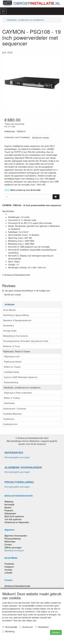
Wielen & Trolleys (12, 397)
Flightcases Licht (12, 356)
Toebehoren (9, 418)
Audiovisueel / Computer (14, 408)
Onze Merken (9, 309)
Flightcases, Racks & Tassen (16, 351)
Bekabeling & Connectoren (15, 335)
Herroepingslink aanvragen (17, 457)
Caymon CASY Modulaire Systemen (21, 377)
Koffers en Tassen (12, 366)
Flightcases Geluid (12, 361)
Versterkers (8, 325)
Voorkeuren (27, 626)
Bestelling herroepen (14, 550)
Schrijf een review (40, 137)
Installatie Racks (11, 371)
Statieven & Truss (11, 346)
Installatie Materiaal (12, 413)
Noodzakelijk (11, 626)
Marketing (10, 631)
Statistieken (43, 626)
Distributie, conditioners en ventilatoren (22, 387)
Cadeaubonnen (10, 424)
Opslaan (56, 632)
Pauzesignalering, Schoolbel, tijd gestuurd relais (25, 341)
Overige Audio (10, 330)
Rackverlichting (11, 382)
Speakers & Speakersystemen (17, 320)
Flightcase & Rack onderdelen (18, 392)
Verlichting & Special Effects (16, 315)
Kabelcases (9, 403)
